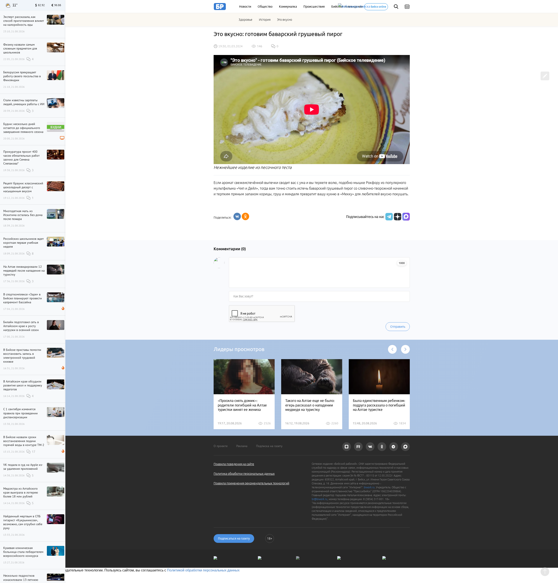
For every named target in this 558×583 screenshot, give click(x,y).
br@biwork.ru (319, 499)
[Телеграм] (388, 216)
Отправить (397, 326)
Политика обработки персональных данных (244, 473)
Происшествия (314, 6)
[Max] (406, 217)
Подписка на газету (269, 446)
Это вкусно (284, 19)
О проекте (221, 446)
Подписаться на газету (234, 538)
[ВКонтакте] (237, 216)
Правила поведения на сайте (234, 464)
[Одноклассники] (245, 216)
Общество (265, 6)
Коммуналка (288, 6)
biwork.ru (369, 487)
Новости (245, 6)
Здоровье (245, 19)
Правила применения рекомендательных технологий (251, 483)
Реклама (241, 446)
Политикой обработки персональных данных (203, 570)
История (264, 19)
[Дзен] (397, 216)
